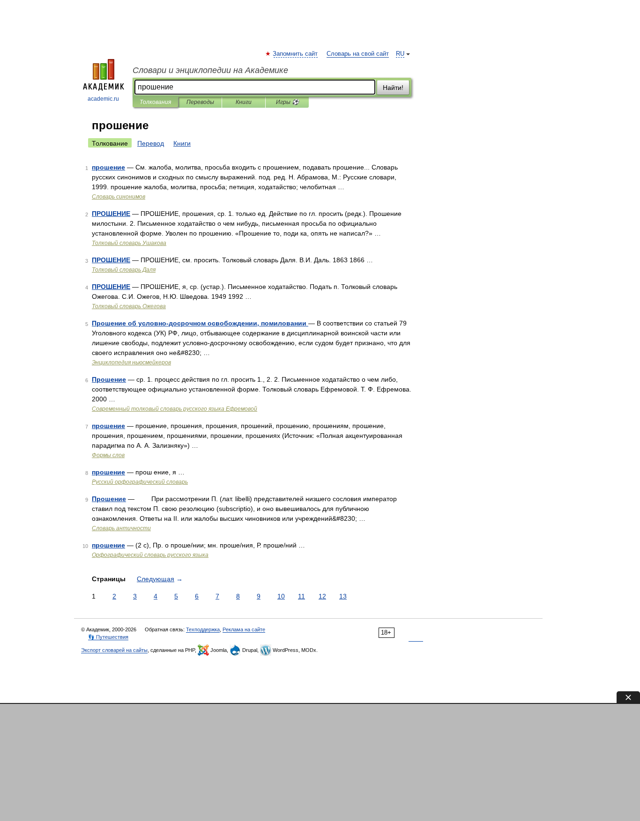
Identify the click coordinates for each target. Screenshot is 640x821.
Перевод (150, 143)
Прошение (109, 379)
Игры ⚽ (287, 102)
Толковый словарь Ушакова (129, 243)
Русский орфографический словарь (140, 482)
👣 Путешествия (108, 637)
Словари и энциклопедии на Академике (210, 70)
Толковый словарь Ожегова (129, 306)
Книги (244, 102)
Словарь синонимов (118, 196)
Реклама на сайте (244, 629)
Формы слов (108, 455)
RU (400, 54)
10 (281, 596)
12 (322, 596)
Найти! (393, 87)
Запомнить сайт (296, 54)
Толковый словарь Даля (124, 269)
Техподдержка (203, 629)
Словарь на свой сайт (358, 54)
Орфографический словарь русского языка (150, 555)
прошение (108, 167)
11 (301, 596)
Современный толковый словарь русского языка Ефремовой (174, 409)
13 (343, 596)
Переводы (200, 102)
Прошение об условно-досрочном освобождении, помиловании (200, 323)
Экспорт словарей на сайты (114, 650)
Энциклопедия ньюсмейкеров (131, 362)
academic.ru (103, 99)
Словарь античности (121, 528)
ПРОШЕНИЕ (111, 213)
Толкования (155, 102)
